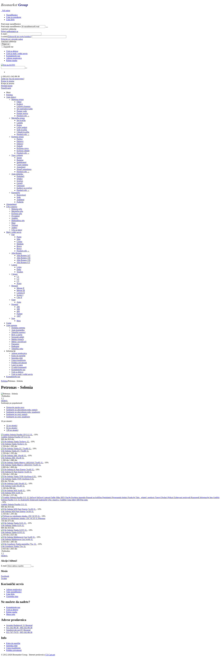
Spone (19, 158)
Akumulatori (11, 204)
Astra (19, 302)
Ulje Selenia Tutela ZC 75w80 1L (15, 451)
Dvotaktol (15, 216)
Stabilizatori (21, 162)
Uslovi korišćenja (18, 360)
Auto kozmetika (17, 330)
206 (18, 307)
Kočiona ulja (16, 213)
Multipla (20, 244)
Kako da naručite (18, 356)
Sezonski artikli (17, 337)
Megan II (20, 288)
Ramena (20, 160)
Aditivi (14, 227)
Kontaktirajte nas (13, 56)
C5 (18, 281)
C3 (18, 279)
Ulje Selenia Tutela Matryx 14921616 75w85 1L (21, 465)
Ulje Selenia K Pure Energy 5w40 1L (16, 472)
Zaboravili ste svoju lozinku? (19, 36)
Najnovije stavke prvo (15, 407)
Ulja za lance (16, 230)
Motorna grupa (17, 99)
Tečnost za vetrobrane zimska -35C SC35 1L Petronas (23, 518)
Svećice (20, 181)
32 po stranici (11, 425)
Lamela (20, 123)
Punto (19, 237)
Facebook (5, 576)
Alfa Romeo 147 (23, 255)
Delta (19, 269)
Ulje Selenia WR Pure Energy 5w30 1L (17, 511)
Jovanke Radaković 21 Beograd (19, 625)
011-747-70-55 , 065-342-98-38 (19, 632)
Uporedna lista (12, 596)
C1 (18, 276)
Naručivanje (6, 88)
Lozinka (4, 36)
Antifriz (14, 218)
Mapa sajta (10, 614)
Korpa (19, 125)
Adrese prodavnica (14, 58)
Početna (9, 95)
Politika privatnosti (19, 363)
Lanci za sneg (17, 365)
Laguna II (21, 293)
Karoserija (15, 193)
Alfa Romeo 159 (23, 260)
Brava (19, 248)
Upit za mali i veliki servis (16, 53)
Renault (14, 286)
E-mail (3, 34)
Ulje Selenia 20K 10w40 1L (12, 458)
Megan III (21, 290)
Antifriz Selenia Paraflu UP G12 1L (15, 437)
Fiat (13, 234)
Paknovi (20, 141)
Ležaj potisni (22, 127)
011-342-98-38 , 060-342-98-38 (19, 628)
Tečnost (14, 225)
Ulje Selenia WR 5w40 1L (12, 493)
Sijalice (20, 179)
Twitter (4, 578)
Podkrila (20, 202)
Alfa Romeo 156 (23, 258)
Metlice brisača (17, 339)
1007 (19, 316)
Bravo (19, 246)
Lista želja (10, 20)
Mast (13, 223)
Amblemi (20, 199)
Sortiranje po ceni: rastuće (16, 414)
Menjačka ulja (17, 211)
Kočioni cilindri (23, 151)
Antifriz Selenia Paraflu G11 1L (14, 504)
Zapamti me (8, 47)
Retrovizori (21, 195)
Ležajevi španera (23, 106)
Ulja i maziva (11, 206)
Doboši (20, 146)
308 (18, 309)
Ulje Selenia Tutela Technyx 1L (14, 444)
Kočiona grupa (17, 137)
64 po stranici (11, 428)
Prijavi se (5, 31)
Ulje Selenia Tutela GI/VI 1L (13, 532)
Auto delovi (11, 97)
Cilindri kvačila (23, 132)
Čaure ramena (22, 165)
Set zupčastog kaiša (25, 109)
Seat (13, 318)
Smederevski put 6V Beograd (18, 630)
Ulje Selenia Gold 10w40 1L (13, 486)
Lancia (14, 265)
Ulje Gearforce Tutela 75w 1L (13, 546)
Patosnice (15, 344)
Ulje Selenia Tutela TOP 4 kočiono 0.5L (17, 479)
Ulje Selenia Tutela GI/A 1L (12, 525)
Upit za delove (12, 51)
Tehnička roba (17, 349)
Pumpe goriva (22, 113)
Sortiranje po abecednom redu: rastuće (21, 410)
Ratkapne (15, 346)
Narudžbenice (12, 15)
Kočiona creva (23, 148)
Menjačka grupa (18, 118)
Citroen (14, 274)
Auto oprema (11, 325)
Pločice (20, 139)
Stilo (18, 239)
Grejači (20, 183)
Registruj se (13, 31)
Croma (19, 241)
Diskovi (20, 144)
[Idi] (47, 27)
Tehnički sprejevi (18, 332)
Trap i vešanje (17, 155)
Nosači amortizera (24, 169)
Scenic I (20, 295)
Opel (13, 300)
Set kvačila (21, 120)
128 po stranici (12, 430)
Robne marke (11, 60)
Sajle (19, 197)
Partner (19, 314)
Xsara (19, 283)
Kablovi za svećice (24, 188)
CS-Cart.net (50, 655)
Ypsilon (20, 272)
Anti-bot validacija (8, 29)
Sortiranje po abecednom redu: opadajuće (23, 412)
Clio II (19, 297)
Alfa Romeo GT (23, 262)
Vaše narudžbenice (14, 592)
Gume (8, 323)
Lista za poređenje (13, 17)
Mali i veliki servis (13, 232)
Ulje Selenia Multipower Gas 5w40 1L (17, 539)
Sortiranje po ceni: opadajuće (18, 417)
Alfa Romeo (16, 253)
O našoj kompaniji (18, 367)
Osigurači (20, 186)
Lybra (19, 267)
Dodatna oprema (18, 328)
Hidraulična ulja (17, 220)
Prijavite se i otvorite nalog (12, 39)
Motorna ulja (16, 209)
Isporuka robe (17, 358)
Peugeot (14, 304)
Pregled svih (23, 116)
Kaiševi (20, 104)
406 (18, 311)
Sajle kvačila (22, 130)
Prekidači (20, 176)
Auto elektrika (17, 174)
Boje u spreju (16, 335)
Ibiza (19, 321)
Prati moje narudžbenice (11, 26)
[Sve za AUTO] (8, 65)
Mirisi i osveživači (18, 342)
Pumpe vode (22, 111)
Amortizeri (21, 167)
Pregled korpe (6, 86)
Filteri (19, 102)
